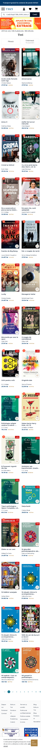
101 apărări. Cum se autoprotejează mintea (9, 676)
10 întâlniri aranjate (9, 592)
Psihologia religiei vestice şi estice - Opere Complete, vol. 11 (9, 424)
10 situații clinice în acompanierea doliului (29, 593)
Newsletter (36, 721)
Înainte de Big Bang (9, 251)
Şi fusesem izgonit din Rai (8, 467)
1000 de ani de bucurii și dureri (31, 636)
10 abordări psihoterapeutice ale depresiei (30, 550)
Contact (4, 713)
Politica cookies (25, 716)
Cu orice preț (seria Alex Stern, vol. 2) (29, 166)
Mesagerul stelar (28, 294)
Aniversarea (27, 79)
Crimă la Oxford (7, 165)
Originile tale (27, 380)
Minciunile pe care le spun (9, 338)
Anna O (4, 122)
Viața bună (26, 506)
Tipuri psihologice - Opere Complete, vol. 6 (9, 507)
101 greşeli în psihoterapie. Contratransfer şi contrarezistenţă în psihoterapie (29, 676)
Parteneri (4, 710)
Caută (35, 14)
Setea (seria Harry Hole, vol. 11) (29, 424)
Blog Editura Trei (35, 707)
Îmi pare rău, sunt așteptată (29, 209)
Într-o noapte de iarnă (30, 251)
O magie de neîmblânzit (26, 338)
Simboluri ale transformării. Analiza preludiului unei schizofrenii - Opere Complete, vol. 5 (30, 467)
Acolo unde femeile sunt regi (9, 80)
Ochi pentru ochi (8, 380)
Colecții (12, 722)
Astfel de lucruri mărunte (28, 123)
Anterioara (5, 691)
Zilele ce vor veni (8, 549)
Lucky (3, 294)
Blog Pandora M (36, 715)
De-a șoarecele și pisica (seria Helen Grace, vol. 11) (8, 209)
